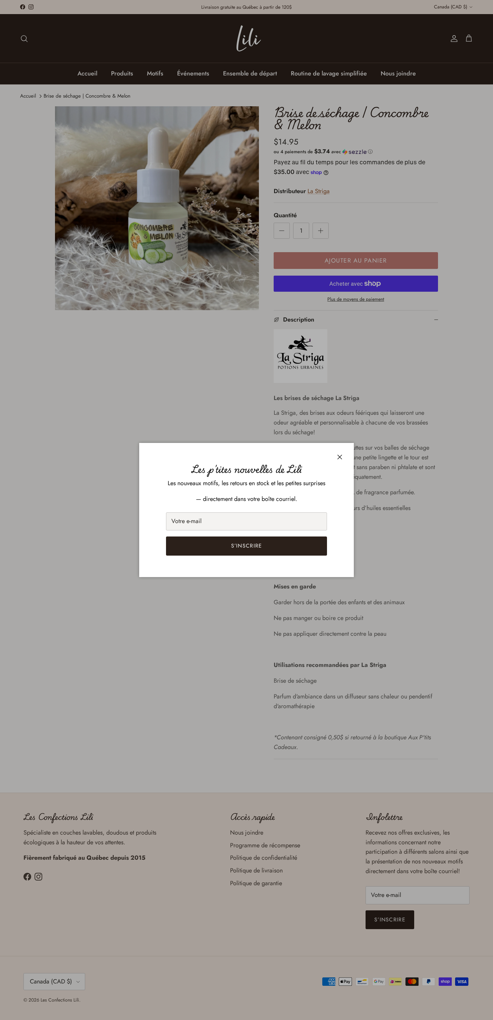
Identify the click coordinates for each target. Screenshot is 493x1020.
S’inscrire (246, 546)
